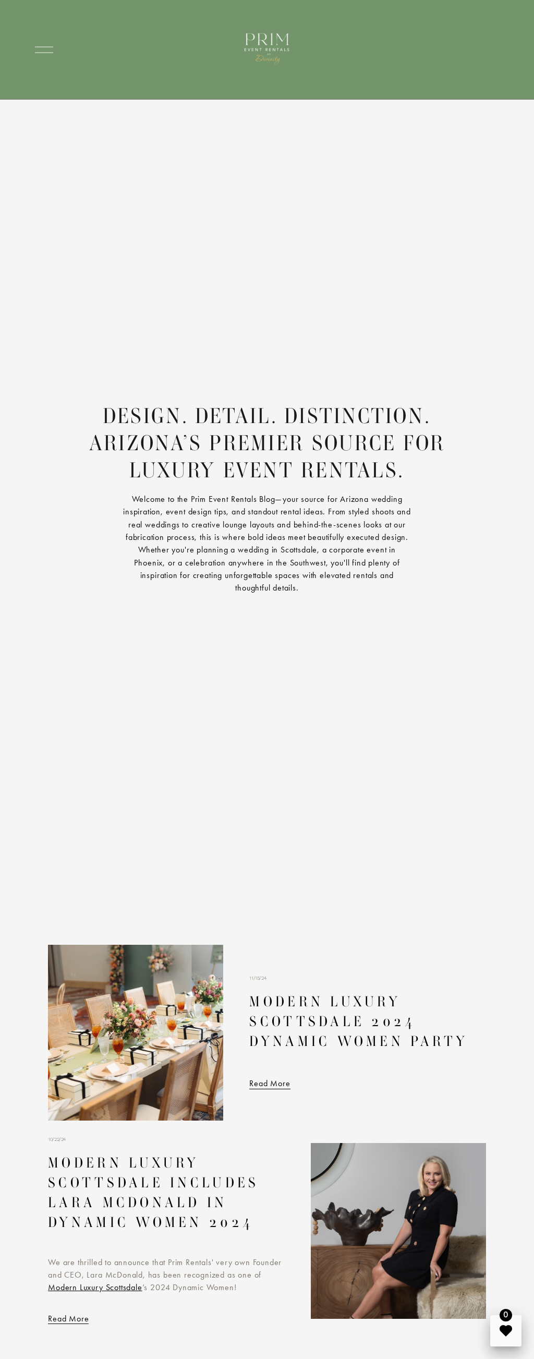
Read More (269, 1083)
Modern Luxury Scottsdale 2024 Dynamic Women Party (358, 1021)
